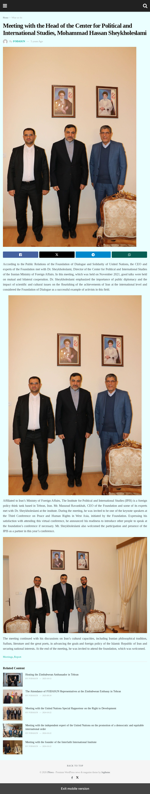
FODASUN (19, 41)
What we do (17, 17)
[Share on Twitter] (57, 255)
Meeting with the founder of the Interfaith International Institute (60, 742)
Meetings (8, 656)
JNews (50, 772)
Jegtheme (105, 772)
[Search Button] (145, 6)
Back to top (75, 766)
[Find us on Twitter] (77, 777)
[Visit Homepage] (75, 6)
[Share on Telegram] (93, 255)
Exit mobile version (75, 788)
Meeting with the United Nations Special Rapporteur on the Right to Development (70, 708)
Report (17, 656)
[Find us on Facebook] (72, 777)
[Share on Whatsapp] (129, 255)
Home (5, 17)
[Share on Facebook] (20, 255)
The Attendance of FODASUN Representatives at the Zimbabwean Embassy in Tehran (73, 691)
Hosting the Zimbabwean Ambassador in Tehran (52, 674)
